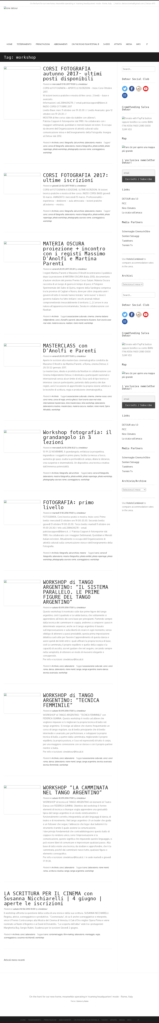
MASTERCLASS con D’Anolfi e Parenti (69, 348)
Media (129, 44)
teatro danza (102, 669)
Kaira (86, 1001)
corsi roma (47, 399)
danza (51, 669)
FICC (124, 203)
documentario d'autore (86, 319)
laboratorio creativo (51, 406)
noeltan (69, 323)
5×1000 (106, 44)
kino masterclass (73, 403)
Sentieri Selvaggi (130, 236)
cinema (90, 316)
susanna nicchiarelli (25, 937)
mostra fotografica (83, 146)
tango (78, 669)
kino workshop (88, 403)
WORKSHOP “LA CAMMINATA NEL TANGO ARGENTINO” (75, 790)
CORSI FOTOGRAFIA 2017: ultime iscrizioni (75, 178)
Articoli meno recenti (14, 960)
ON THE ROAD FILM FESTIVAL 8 (85, 44)
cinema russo (100, 396)
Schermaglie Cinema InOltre (136, 231)
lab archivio (79, 142)
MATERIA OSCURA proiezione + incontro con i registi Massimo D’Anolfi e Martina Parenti (74, 254)
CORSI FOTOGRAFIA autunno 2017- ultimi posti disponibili (72, 74)
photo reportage (90, 476)
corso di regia (59, 399)
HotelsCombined (134, 259)
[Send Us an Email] (4, 3)
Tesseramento (24, 44)
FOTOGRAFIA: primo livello (68, 505)
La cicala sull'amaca (132, 212)
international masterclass (54, 403)
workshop (47, 152)
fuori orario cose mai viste (89, 399)
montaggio (89, 934)
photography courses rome (79, 149)
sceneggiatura (98, 149)
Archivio (54, 142)
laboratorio (89, 142)
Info (138, 44)
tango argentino (89, 669)
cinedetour (82, 84)
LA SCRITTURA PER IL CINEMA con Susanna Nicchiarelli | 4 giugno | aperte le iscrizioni (53, 898)
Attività (118, 44)
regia (97, 934)
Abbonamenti (60, 44)
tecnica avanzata (50, 672)
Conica (79, 1001)
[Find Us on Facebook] (7, 3)
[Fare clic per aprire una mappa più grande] (138, 151)
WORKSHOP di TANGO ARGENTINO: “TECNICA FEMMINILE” (71, 700)
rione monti (78, 323)
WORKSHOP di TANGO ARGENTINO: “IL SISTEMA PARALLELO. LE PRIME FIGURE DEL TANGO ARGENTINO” (75, 592)
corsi (61, 142)
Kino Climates (129, 208)
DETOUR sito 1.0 (130, 198)
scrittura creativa (56, 871)
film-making (68, 934)
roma (45, 871)
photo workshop (60, 149)
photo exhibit (98, 146)
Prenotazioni (43, 44)
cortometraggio (55, 934)
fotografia (68, 142)
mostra (98, 142)
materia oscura (58, 323)
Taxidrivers (127, 240)
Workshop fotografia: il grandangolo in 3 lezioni (77, 437)
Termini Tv (127, 245)
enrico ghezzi (71, 399)
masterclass (66, 406)
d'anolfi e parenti (67, 319)
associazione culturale (76, 316)
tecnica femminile (50, 764)
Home (9, 44)
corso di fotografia (56, 146)
